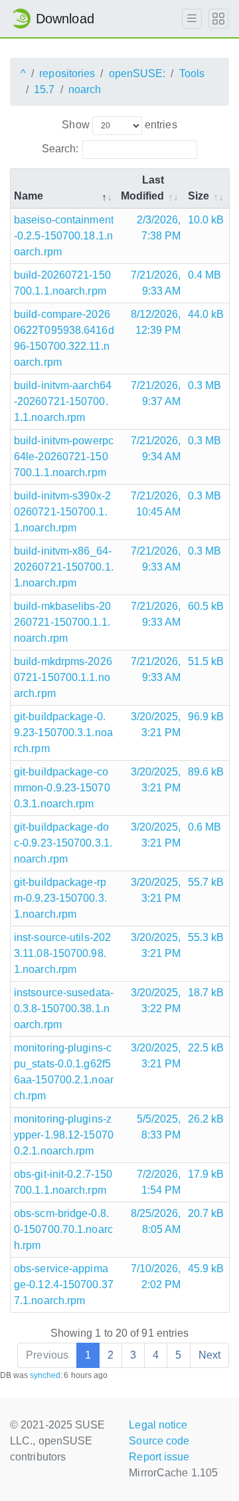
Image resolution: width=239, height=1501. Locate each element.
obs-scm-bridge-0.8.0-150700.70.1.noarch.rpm (63, 1229)
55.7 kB (206, 882)
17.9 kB (206, 1174)
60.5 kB (206, 606)
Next (209, 1355)
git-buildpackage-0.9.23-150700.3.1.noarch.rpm (63, 732)
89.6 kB (206, 771)
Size (198, 196)
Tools (192, 73)
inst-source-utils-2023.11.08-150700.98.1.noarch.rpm (62, 953)
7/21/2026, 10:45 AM (156, 503)
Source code (159, 1440)
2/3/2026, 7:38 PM (159, 227)
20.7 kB (206, 1213)
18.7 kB (206, 992)
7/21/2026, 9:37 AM (156, 393)
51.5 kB (206, 661)
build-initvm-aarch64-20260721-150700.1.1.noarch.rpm (63, 401)
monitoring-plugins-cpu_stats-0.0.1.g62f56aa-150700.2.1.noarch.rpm (64, 1071)
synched (45, 1375)
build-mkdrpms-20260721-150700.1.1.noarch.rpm (63, 677)
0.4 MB (205, 275)
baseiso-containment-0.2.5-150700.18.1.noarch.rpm (64, 235)
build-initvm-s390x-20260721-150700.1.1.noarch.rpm (62, 511)
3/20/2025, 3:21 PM (156, 724)
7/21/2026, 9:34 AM (156, 448)
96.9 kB (206, 716)
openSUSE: (137, 73)
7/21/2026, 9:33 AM (156, 283)
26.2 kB (206, 1119)
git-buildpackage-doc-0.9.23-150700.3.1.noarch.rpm (63, 843)
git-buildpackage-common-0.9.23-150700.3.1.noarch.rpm (62, 787)
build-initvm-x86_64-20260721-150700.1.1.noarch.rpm (64, 567)
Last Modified (143, 188)
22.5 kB (206, 1047)
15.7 (44, 89)
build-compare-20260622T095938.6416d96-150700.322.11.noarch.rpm (64, 338)
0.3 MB (205, 385)
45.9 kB (206, 1268)
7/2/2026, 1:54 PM (159, 1182)
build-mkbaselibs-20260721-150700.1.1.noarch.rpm (62, 622)
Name (28, 196)
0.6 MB (205, 827)
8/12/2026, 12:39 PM (156, 322)
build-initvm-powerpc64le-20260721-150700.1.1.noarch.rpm (64, 456)
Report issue (159, 1456)
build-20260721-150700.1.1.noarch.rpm (62, 283)
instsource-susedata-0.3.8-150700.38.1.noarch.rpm (64, 1008)
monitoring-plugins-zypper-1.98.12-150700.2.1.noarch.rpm (64, 1135)
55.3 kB (206, 937)
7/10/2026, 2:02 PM (156, 1276)
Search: (60, 148)
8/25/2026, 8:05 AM (156, 1221)
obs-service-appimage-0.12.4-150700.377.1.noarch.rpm (64, 1284)
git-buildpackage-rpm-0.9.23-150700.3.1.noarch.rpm (60, 898)
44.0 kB (206, 314)
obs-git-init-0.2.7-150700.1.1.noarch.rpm (63, 1182)
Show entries (119, 124)
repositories (67, 73)
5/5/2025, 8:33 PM (159, 1127)
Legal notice (158, 1425)
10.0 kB (206, 219)
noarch (85, 89)
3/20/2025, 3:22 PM (156, 1000)
